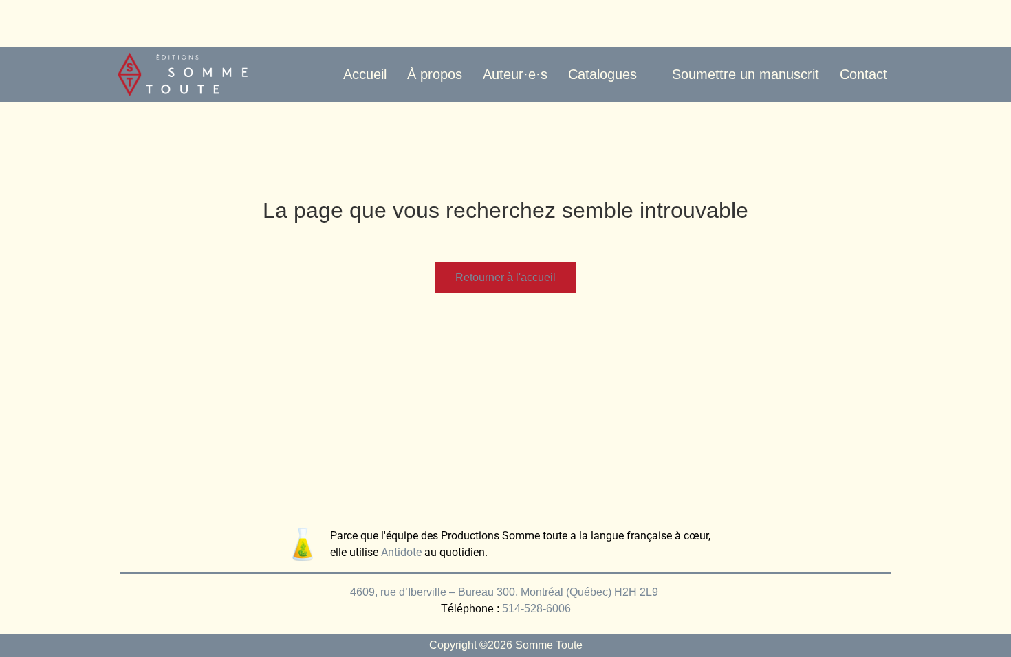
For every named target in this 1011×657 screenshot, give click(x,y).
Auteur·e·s (515, 74)
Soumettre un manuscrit (745, 74)
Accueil (365, 74)
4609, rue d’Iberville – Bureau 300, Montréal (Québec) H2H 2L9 (505, 592)
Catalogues (602, 74)
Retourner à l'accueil (505, 277)
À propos (434, 74)
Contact (863, 74)
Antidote (401, 552)
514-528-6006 (536, 608)
